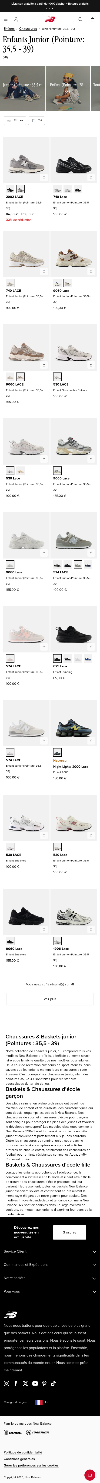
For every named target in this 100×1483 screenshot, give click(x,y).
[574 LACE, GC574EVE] (67, 565)
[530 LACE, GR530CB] (57, 377)
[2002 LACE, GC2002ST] (20, 189)
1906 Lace (61, 949)
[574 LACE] (91, 553)
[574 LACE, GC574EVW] (10, 752)
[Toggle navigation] (5, 19)
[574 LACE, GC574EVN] (88, 565)
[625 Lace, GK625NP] (88, 659)
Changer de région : (16, 1402)
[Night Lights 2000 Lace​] (91, 741)
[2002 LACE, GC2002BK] (10, 189)
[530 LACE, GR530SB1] (10, 847)
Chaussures (28, 29)
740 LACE (13, 291)
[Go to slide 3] (52, 9)
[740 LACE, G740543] (10, 283)
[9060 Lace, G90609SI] (67, 283)
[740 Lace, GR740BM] (78, 189)
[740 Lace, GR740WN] (57, 189)
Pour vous (12, 1291)
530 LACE (60, 384)
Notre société (15, 1278)
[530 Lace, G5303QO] (20, 471)
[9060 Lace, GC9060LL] (10, 565)
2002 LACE (14, 197)
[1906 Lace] (91, 929)
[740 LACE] (44, 271)
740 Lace (60, 197)
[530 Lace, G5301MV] (57, 847)
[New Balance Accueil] (50, 19)
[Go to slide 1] (47, 9)
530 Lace (13, 478)
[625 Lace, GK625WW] (78, 659)
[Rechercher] (80, 19)
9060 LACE (14, 384)
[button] (16, 19)
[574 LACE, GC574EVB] (57, 565)
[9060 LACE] (44, 365)
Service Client (15, 1251)
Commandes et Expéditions (26, 1264)
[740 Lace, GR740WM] (67, 189)
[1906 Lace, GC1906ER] (57, 941)
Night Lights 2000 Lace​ (70, 767)
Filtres (17, 120)
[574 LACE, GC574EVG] (78, 565)
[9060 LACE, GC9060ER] (10, 377)
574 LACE (60, 572)
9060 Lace (61, 291)
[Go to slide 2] (50, 9)
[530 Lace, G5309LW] (10, 471)
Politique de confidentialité (23, 1452)
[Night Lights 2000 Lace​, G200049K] (57, 752)
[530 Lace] (44, 459)
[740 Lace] (91, 177)
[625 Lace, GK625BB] (57, 659)
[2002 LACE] (44, 177)
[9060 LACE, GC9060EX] (20, 377)
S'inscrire (69, 1232)
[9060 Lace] (91, 271)
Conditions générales (19, 1459)
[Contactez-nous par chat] (89, 1475)
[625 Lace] (91, 647)
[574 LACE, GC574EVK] (10, 659)
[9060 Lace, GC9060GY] (57, 471)
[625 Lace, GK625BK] (67, 659)
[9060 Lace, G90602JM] (57, 283)
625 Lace (60, 666)
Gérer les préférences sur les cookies (31, 1465)
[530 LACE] (91, 365)
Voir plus (50, 999)
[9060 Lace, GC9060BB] (10, 941)
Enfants (9, 29)
